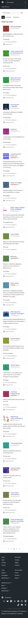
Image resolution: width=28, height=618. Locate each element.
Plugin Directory (5, 6)
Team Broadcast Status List (16, 155)
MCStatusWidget (16, 26)
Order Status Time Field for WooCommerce (16, 493)
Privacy (3, 565)
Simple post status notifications (17, 417)
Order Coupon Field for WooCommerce (17, 52)
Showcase (18, 557)
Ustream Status (15, 468)
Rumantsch (8, 597)
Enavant (23, 548)
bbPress (4, 588)
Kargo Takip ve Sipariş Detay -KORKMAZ (18, 208)
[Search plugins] (21, 12)
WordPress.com (6, 583)
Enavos (5, 548)
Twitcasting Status (16, 443)
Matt (3, 585)
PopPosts (14, 129)
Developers (4, 575)
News (3, 560)
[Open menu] (25, 2)
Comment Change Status (15, 392)
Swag (17, 578)
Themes (17, 560)
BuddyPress (5, 590)
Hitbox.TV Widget (16, 183)
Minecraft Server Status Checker (16, 78)
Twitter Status (15, 365)
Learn (3, 570)
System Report (15, 338)
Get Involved (18, 570)
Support (3, 572)
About (3, 557)
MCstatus (14, 256)
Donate (17, 575)
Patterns (17, 565)
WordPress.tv (5, 578)
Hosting (3, 562)
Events (17, 572)
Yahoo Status (15, 234)
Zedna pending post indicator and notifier (17, 520)
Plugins (17, 562)
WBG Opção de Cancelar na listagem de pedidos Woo (17, 312)
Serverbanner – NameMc (15, 105)
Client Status (15, 283)
